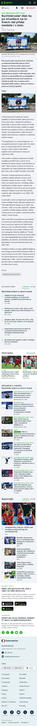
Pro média (22, 674)
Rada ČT (22, 690)
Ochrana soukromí (13, 722)
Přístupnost (24, 722)
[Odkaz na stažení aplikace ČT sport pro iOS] (7, 604)
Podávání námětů (25, 698)
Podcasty (5, 690)
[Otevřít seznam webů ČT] (34, 3)
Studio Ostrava (24, 686)
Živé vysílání (6, 678)
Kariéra (21, 694)
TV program (6, 674)
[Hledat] (30, 3)
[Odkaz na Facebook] (7, 632)
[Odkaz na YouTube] (16, 632)
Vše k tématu (31, 353)
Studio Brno (23, 682)
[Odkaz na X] (12, 632)
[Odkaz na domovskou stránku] (10, 3)
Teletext (4, 686)
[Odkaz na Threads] (21, 632)
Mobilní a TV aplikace (9, 702)
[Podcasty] (17, 8)
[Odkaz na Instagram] (3, 632)
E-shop (4, 698)
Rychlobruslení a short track (13, 13)
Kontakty (22, 706)
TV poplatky (6, 682)
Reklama (22, 678)
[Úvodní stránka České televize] (10, 641)
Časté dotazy (23, 702)
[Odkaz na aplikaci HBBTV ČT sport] (7, 609)
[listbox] (18, 668)
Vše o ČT (4, 706)
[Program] (22, 8)
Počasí (4, 694)
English (4, 722)
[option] (7, 668)
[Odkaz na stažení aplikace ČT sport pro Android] (20, 604)
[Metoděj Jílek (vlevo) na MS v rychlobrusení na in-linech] (18, 42)
